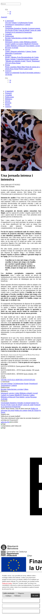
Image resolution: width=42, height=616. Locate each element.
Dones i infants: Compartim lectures (17, 59)
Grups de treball (23, 30)
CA (6, 9)
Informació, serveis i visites (14, 42)
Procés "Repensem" (33, 61)
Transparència (19, 24)
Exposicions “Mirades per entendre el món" (21, 60)
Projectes (35, 44)
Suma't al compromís (12, 72)
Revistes (8, 38)
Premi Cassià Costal (25, 69)
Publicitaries (17, 596)
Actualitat (8, 95)
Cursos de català (35, 30)
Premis (7, 105)
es (10, 13)
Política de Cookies (7, 583)
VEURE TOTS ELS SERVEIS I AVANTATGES (18, 380)
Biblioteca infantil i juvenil (29, 393)
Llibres (30, 38)
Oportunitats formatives (13, 28)
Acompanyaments (34, 28)
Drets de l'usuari (33, 410)
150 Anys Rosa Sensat (12, 63)
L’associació (9, 91)
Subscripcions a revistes (19, 38)
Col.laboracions (22, 22)
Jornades (24, 28)
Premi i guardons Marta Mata (15, 67)
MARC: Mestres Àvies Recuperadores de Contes (22, 57)
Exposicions (17, 53)
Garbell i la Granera (17, 44)
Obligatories (21, 593)
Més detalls (35, 595)
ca (10, 11)
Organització (9, 24)
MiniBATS (28, 44)
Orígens (14, 22)
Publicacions (9, 97)
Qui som (8, 22)
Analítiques (8, 596)
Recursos (8, 47)
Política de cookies (21, 410)
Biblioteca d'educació (18, 46)
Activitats (15, 47)
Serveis (7, 101)
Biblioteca (8, 99)
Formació (8, 93)
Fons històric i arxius (33, 46)
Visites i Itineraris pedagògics (15, 51)
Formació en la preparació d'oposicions (18, 32)
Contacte (27, 24)
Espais (30, 22)
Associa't (4, 17)
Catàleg (7, 46)
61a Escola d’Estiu (11, 30)
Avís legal (10, 410)
